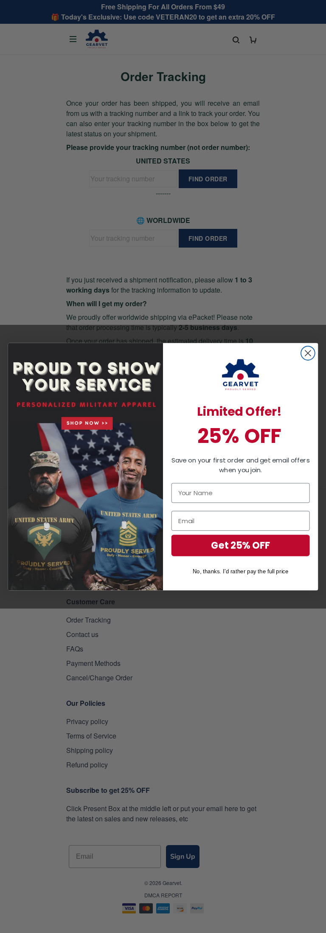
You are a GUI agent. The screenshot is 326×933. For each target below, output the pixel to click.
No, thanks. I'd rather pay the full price (241, 571)
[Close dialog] (308, 353)
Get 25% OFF (240, 545)
